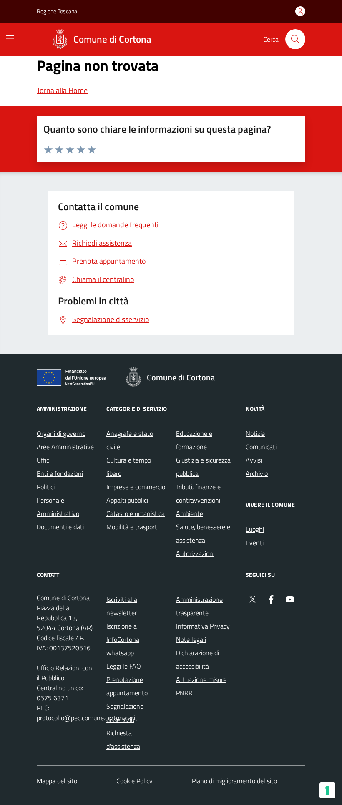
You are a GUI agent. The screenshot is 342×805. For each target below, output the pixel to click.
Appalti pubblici (127, 500)
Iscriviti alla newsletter (121, 606)
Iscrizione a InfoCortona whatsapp (122, 639)
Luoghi (255, 529)
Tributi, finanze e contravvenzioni (198, 493)
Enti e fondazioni (60, 473)
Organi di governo (61, 433)
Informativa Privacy (203, 626)
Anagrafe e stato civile (129, 440)
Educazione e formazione (194, 440)
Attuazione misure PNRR (201, 686)
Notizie (255, 433)
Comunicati (261, 447)
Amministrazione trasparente (199, 606)
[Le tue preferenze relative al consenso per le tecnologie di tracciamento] (327, 790)
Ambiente (189, 513)
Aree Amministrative (65, 447)
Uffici (43, 460)
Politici (46, 487)
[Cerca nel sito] (295, 39)
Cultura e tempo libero (128, 466)
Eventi (255, 543)
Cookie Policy (134, 781)
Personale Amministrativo (58, 506)
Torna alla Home (62, 90)
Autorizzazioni (195, 553)
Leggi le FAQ (123, 666)
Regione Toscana (57, 11)
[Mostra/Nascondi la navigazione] (10, 38)
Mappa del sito (57, 781)
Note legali (191, 639)
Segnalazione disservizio (124, 712)
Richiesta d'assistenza (123, 739)
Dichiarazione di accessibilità (197, 659)
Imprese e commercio (135, 487)
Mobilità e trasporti (132, 527)
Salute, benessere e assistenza (203, 533)
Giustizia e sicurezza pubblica (203, 466)
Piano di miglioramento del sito (234, 781)
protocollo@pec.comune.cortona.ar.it (87, 718)
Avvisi (254, 460)
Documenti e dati (60, 527)
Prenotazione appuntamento (127, 686)
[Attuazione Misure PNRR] (74, 379)
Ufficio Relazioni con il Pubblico (64, 673)
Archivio (257, 473)
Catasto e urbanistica (135, 513)
